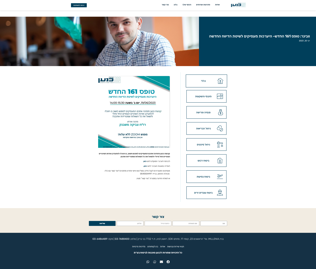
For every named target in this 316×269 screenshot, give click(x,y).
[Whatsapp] (148, 262)
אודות (217, 4)
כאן (144, 161)
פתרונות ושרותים (203, 4)
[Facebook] (168, 262)
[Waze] (155, 262)
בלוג (175, 4)
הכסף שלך (186, 4)
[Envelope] (161, 262)
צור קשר (165, 4)
